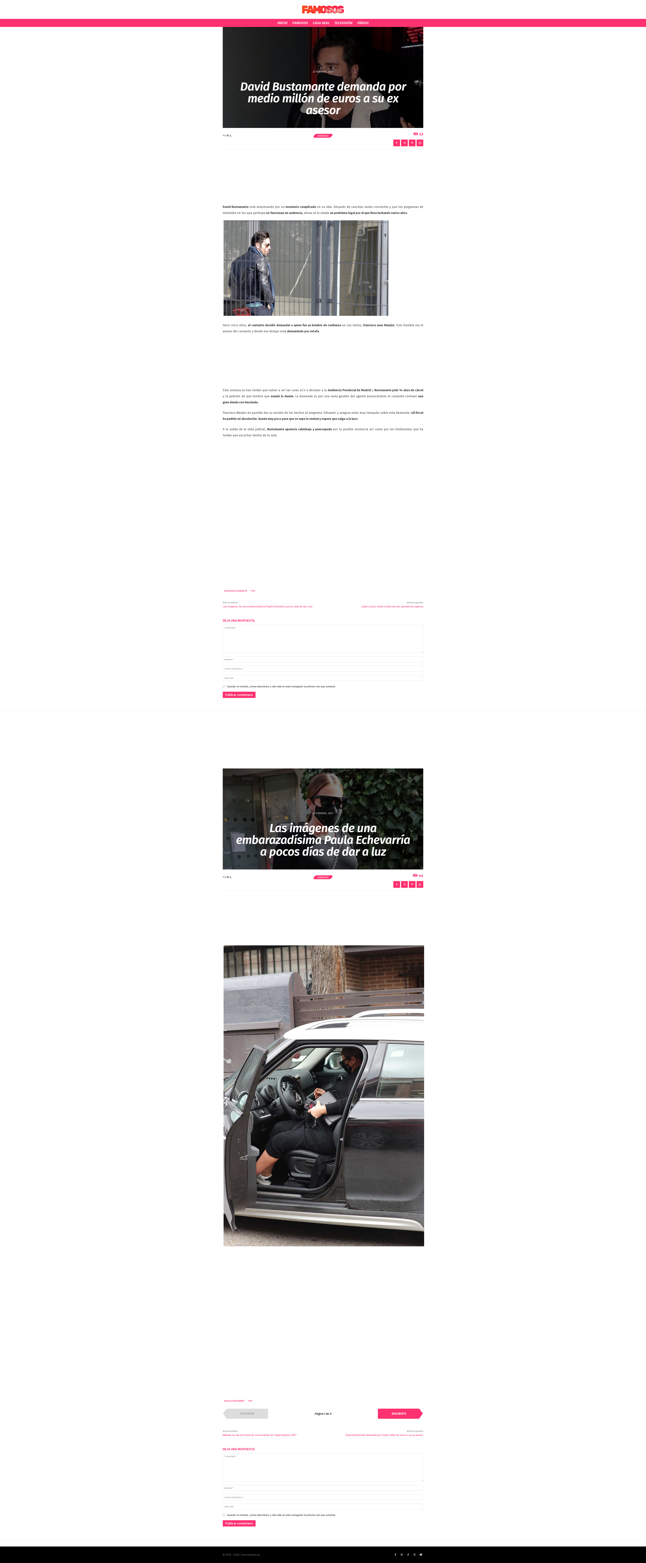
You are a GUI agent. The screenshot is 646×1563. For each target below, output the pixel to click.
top (252, 591)
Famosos (323, 135)
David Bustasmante (235, 591)
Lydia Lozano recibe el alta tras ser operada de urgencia (392, 606)
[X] (404, 143)
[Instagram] (401, 1554)
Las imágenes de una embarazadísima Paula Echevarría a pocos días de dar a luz (268, 606)
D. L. (229, 135)
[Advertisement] (323, 179)
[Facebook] (396, 143)
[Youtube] (421, 1554)
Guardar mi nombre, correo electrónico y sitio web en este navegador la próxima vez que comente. (281, 686)
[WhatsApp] (420, 143)
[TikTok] (408, 1554)
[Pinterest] (412, 143)
